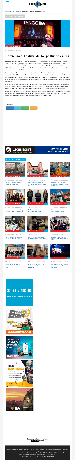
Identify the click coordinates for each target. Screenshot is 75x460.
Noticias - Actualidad (15, 11)
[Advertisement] (37, 127)
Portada (7, 11)
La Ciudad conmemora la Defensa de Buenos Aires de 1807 (59, 238)
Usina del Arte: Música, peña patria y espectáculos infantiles (59, 265)
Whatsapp (25, 108)
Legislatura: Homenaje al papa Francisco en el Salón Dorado (14, 210)
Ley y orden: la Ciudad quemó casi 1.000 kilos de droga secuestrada (14, 238)
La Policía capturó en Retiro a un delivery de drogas (14, 183)
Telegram (33, 108)
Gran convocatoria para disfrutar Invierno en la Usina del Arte (37, 184)
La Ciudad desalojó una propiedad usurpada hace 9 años (13, 265)
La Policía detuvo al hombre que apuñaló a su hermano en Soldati (37, 238)
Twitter (17, 108)
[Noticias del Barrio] (37, 4)
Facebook (10, 108)
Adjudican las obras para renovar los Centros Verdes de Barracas (59, 184)
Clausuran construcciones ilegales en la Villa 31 (59, 210)
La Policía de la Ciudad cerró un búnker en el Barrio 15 (37, 210)
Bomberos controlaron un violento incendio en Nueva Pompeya (36, 265)
